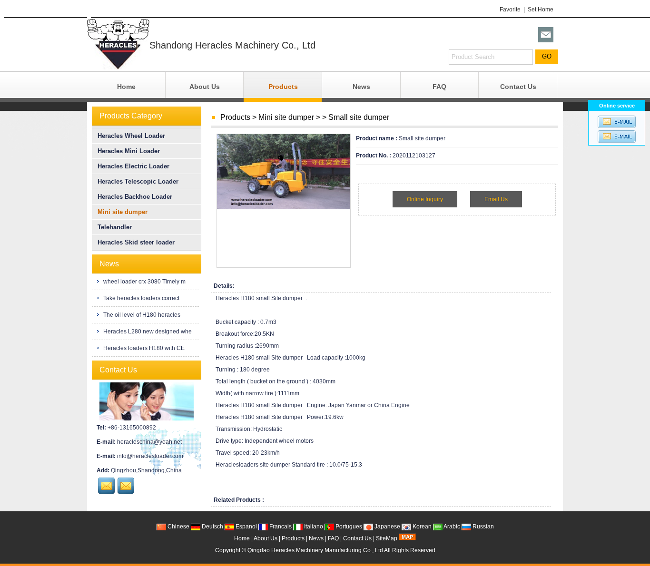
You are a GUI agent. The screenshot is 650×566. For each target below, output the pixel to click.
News (361, 86)
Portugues (348, 526)
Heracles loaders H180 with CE (143, 348)
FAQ (439, 86)
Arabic (451, 526)
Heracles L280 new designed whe (147, 331)
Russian (482, 526)
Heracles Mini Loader (129, 151)
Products (283, 86)
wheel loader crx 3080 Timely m (144, 281)
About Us (204, 86)
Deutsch (211, 526)
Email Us (496, 199)
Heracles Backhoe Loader (135, 196)
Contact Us (518, 86)
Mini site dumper (286, 117)
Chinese (177, 526)
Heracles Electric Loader (133, 166)
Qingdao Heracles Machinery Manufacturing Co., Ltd (315, 550)
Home (126, 86)
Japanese (386, 526)
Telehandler (115, 227)
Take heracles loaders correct (140, 298)
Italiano (313, 526)
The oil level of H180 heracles (141, 315)
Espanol (245, 526)
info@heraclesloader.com (150, 456)
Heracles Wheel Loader (131, 135)
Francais (280, 526)
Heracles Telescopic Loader (138, 181)
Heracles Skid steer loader (136, 242)
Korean (421, 526)
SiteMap (386, 538)
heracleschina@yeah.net (149, 442)
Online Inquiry (425, 199)
